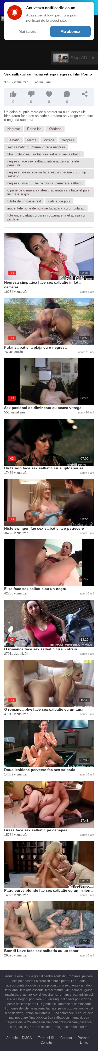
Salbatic (13, 140)
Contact (66, 1038)
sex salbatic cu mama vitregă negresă (36, 147)
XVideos (55, 129)
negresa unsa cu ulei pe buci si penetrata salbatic (44, 183)
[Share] (85, 94)
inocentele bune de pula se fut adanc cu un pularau (45, 208)
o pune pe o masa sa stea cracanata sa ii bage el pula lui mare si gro (48, 192)
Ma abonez (70, 31)
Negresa (68, 140)
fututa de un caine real (24, 201)
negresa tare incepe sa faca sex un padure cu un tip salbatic (46, 174)
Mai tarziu (28, 31)
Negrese (13, 129)
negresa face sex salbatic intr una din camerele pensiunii (43, 163)
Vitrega (49, 140)
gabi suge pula (59, 201)
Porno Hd (34, 129)
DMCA (27, 1038)
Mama (31, 140)
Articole (12, 1038)
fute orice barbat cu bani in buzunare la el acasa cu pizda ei (46, 217)
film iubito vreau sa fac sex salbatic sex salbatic (43, 154)
